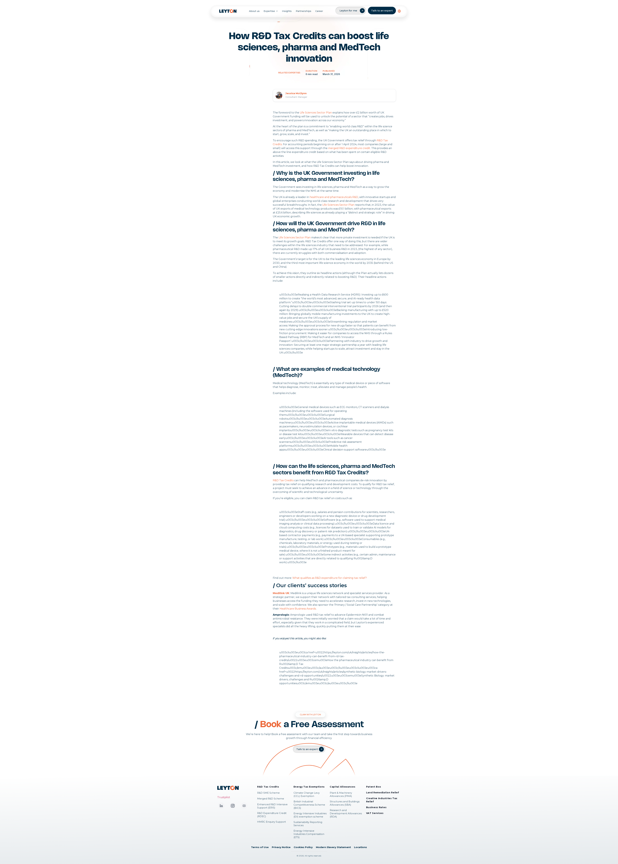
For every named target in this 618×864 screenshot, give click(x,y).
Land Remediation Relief (382, 792)
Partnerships (303, 11)
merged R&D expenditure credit (349, 148)
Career (319, 11)
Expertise (269, 11)
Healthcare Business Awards (298, 608)
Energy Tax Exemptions (309, 786)
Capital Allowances (342, 786)
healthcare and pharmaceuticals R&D (334, 197)
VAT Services (375, 813)
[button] (399, 11)
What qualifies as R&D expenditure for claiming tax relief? (329, 577)
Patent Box (373, 786)
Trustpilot (223, 797)
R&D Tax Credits (283, 480)
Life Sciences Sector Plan (316, 112)
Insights (287, 11)
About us (254, 11)
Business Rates (376, 807)
